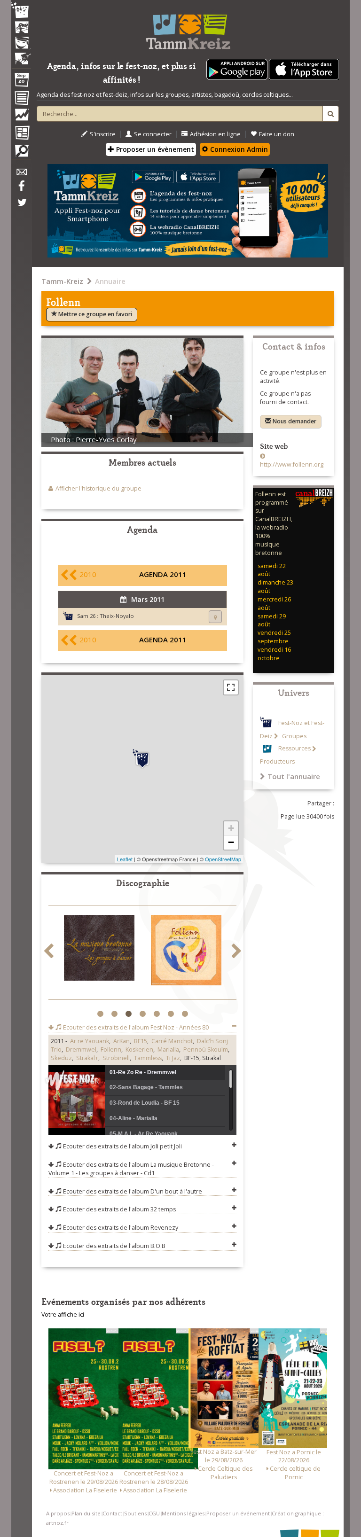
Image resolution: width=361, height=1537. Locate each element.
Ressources (294, 749)
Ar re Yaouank (89, 1041)
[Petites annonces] (21, 153)
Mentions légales (183, 1513)
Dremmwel (81, 1049)
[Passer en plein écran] (231, 687)
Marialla (168, 1049)
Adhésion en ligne (215, 134)
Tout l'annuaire (293, 776)
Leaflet (125, 859)
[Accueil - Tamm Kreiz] (188, 28)
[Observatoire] (21, 117)
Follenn (111, 1049)
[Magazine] (21, 133)
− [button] (231, 842)
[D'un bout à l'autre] (99, 952)
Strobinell (116, 1058)
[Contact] (21, 174)
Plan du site (86, 1513)
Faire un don (276, 134)
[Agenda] (21, 82)
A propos (58, 1513)
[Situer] (215, 616)
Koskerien (139, 1049)
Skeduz (61, 1058)
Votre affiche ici (62, 1315)
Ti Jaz (173, 1058)
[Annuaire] (21, 100)
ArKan (121, 1041)
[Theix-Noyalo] (142, 759)
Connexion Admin (238, 149)
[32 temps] (186, 921)
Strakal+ (87, 1058)
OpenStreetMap (223, 859)
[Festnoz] (21, 11)
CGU (154, 1513)
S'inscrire (103, 134)
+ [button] (231, 828)
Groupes (293, 736)
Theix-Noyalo (117, 615)
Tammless (148, 1058)
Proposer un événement (238, 1513)
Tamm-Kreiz (62, 281)
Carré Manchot (172, 1041)
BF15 (140, 1041)
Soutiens (135, 1513)
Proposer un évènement (154, 149)
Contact (112, 1513)
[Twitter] (21, 207)
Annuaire (110, 281)
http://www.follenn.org (291, 464)
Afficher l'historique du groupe (98, 488)
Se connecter (153, 134)
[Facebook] (21, 189)
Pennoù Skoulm (205, 1049)
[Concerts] (21, 28)
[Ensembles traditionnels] (21, 55)
